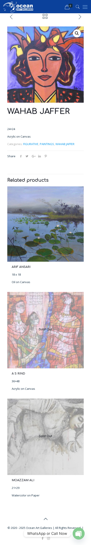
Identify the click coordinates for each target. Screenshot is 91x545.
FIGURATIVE (30, 144)
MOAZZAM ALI (23, 480)
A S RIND (18, 373)
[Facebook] (42, 538)
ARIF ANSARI (21, 267)
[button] (77, 33)
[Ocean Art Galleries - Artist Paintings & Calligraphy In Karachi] (18, 6)
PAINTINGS (47, 144)
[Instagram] (48, 538)
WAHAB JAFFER (64, 144)
